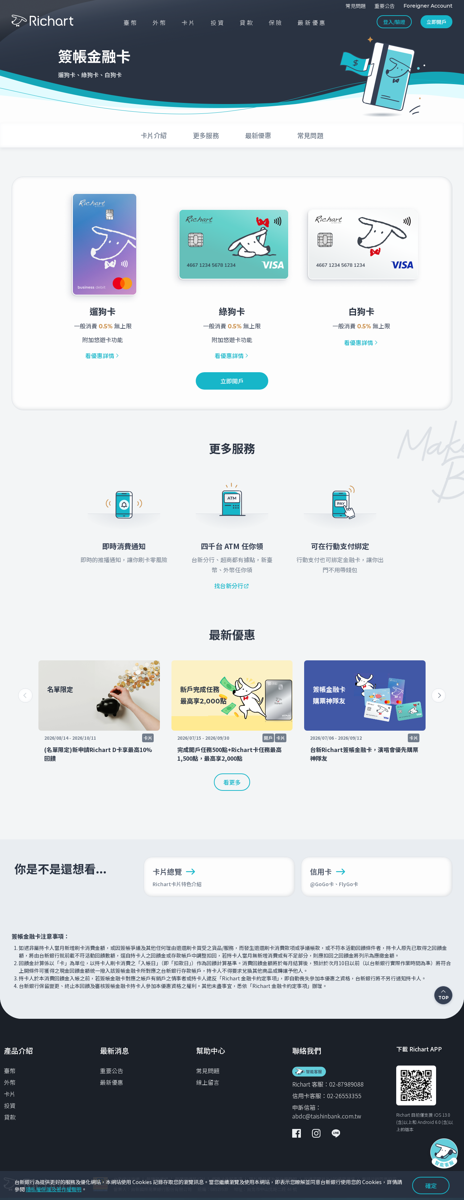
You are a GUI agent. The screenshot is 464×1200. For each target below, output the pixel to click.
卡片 (10, 1093)
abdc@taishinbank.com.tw (326, 1116)
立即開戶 (436, 21)
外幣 (10, 1082)
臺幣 (10, 1070)
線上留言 (207, 1082)
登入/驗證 (394, 21)
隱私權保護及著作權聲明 (54, 1189)
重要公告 (111, 1070)
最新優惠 (111, 1082)
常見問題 (207, 1070)
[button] (438, 695)
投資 (10, 1105)
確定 (431, 1185)
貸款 (10, 1117)
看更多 (232, 782)
